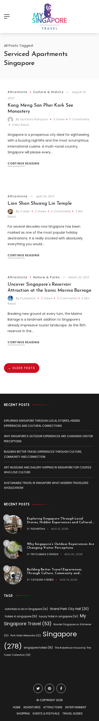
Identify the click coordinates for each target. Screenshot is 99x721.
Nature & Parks (46, 277)
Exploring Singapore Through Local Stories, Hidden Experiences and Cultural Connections (59, 522)
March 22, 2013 (78, 277)
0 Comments (79, 119)
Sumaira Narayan (34, 119)
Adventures (32, 707)
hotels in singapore (21, 616)
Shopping (23, 713)
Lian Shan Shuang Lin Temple (40, 203)
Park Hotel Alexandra (25, 635)
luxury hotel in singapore (58, 616)
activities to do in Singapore (26, 609)
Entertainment (75, 707)
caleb (24, 211)
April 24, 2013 (45, 196)
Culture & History (48, 92)
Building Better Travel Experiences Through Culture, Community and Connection (54, 573)
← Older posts (21, 368)
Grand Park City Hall (69, 609)
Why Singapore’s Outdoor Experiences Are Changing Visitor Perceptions (60, 546)
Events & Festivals (46, 713)
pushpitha (27, 298)
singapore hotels (38, 648)
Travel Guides (72, 713)
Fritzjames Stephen (44, 554)
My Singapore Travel (45, 620)
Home (16, 707)
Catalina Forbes (42, 580)
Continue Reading (24, 163)
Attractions (18, 92)
